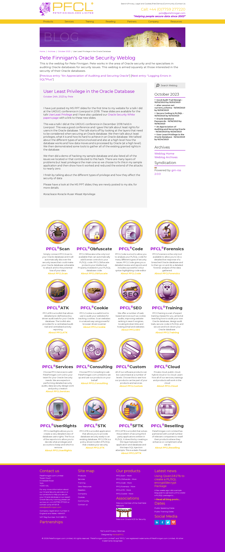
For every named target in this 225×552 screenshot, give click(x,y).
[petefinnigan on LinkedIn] (156, 522)
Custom (131, 366)
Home (42, 51)
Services (69, 21)
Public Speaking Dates (164, 508)
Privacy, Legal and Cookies (139, 3)
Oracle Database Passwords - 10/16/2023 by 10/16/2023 (168, 121)
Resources (176, 21)
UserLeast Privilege (61, 114)
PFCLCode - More (124, 483)
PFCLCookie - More (124, 494)
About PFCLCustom (131, 386)
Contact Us (180, 3)
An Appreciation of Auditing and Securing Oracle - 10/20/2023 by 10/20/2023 (169, 129)
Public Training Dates (164, 511)
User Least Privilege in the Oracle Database (89, 91)
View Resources (84, 486)
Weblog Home (164, 153)
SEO (131, 307)
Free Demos (157, 3)
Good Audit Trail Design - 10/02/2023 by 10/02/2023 (168, 101)
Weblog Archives (166, 157)
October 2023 (64, 51)
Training (90, 21)
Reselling (110, 21)
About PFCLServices (58, 391)
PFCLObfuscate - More (126, 479)
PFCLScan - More (123, 475)
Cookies (81, 497)
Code (131, 248)
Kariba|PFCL (118, 534)
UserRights (58, 425)
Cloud (167, 366)
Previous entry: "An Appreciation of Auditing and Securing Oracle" (84, 75)
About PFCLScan (58, 273)
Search (124, 3)
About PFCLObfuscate (94, 273)
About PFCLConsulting (94, 383)
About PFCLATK (58, 332)
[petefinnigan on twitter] (167, 522)
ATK (58, 307)
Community (169, 3)
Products (48, 21)
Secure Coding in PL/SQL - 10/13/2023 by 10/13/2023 (169, 114)
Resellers (81, 490)
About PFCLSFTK (131, 453)
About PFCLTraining (167, 332)
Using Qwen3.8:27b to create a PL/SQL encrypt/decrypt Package (169, 481)
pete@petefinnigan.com (172, 13)
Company (153, 21)
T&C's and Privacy (108, 531)
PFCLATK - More (123, 490)
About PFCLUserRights (58, 450)
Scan (58, 248)
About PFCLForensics (167, 273)
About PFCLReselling (167, 447)
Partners (131, 21)
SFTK (131, 425)
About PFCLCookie (94, 327)
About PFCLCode (131, 273)
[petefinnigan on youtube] (173, 522)
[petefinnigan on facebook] (162, 522)
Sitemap (121, 531)
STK (95, 425)
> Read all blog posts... (167, 499)
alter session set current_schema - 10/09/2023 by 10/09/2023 (169, 107)
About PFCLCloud (167, 386)
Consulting (94, 366)
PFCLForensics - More (125, 486)
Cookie (94, 307)
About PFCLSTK (95, 447)
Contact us (83, 504)
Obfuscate (94, 248)
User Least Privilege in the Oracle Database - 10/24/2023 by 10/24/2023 (169, 137)
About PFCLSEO (130, 329)
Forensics (167, 248)
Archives (51, 51)
